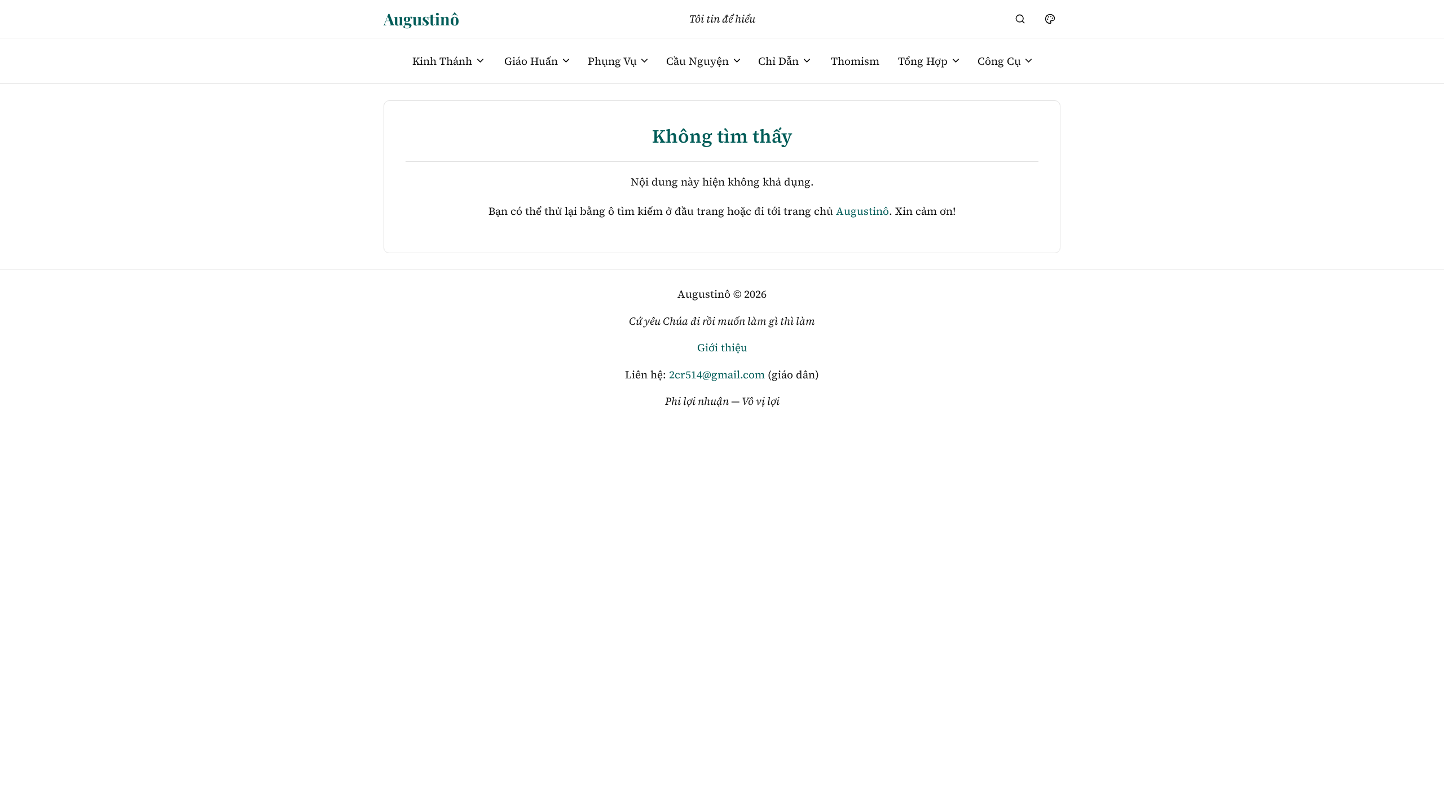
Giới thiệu (722, 347)
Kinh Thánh (442, 61)
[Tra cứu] (1020, 18)
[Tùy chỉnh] (1049, 18)
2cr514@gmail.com (717, 374)
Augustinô (421, 18)
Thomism (855, 61)
